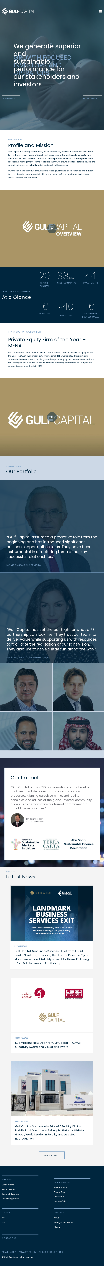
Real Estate (59, 1196)
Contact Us (9, 1238)
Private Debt (60, 1192)
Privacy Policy (27, 1252)
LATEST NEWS (90, 98)
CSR (4, 1222)
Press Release (20, 946)
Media (57, 1227)
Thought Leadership (63, 1222)
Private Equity (60, 1187)
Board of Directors (10, 1194)
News (56, 1217)
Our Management (10, 1198)
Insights (59, 1212)
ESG (4, 1217)
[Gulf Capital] (19, 11)
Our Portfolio (60, 1201)
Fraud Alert (9, 1252)
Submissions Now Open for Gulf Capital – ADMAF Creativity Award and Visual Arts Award (48, 1045)
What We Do (8, 1184)
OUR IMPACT (8, 98)
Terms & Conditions (51, 1252)
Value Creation (9, 1189)
